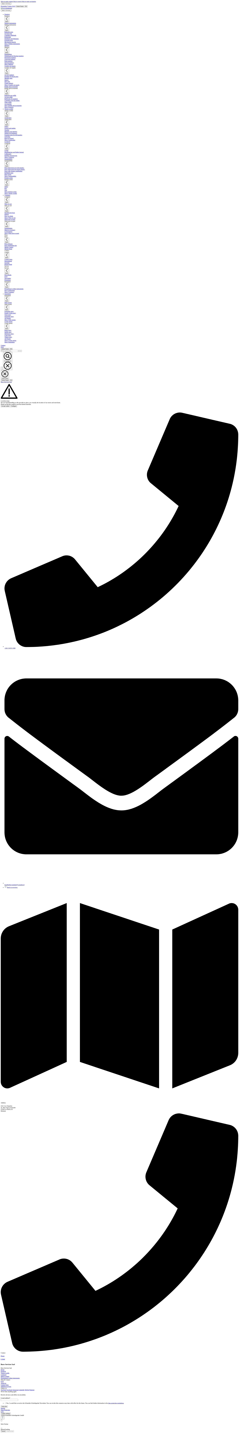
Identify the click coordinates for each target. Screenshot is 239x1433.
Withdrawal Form (6, 1386)
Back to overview (12, 887)
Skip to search (17, 1)
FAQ (13, 6)
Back (6, 21)
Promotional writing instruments (10, 1378)
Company (4, 1375)
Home (2, 1370)
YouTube (3, 1390)
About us (3, 1383)
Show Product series (10, 192)
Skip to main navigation (29, 1)
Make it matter (5, 1376)
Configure (13, 406)
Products (3, 1371)
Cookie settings (5, 1413)
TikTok (27, 1390)
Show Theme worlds (10, 193)
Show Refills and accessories (13, 105)
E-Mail (3, 1359)
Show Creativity (9, 157)
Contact (9, 6)
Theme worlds (5, 1373)
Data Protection (5, 1410)
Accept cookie (5, 406)
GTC (2, 1411)
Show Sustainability (10, 176)
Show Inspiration (9, 342)
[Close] (1, 1428)
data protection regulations (116, 1403)
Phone (2, 1356)
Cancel (3, 1431)
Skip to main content (7, 1)
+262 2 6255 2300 (9, 648)
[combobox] (9, 351)
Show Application (9, 140)
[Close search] (21, 351)
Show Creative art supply (11, 85)
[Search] (19, 351)
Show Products (8, 107)
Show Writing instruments (12, 44)
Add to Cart (10, 1431)
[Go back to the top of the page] (2, 1417)
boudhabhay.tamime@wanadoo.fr (14, 885)
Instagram (15, 1390)
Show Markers (8, 64)
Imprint (3, 1408)
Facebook (9, 1390)
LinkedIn (21, 1390)
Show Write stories (10, 320)
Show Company (9, 292)
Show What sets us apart (11, 233)
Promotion (4, 6)
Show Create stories (10, 340)
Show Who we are (9, 218)
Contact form (4, 1385)
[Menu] (2, 368)
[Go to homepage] (6, 8)
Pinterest (31, 1390)
